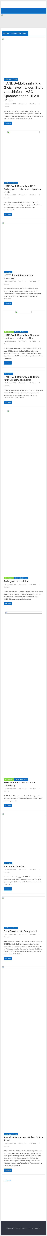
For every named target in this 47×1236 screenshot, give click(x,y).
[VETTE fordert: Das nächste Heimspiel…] (23, 223)
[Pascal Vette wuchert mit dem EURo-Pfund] (23, 968)
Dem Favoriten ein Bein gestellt (20, 931)
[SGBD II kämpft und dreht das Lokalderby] (23, 613)
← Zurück (7, 1180)
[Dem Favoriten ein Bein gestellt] (23, 898)
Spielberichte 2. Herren (21, 578)
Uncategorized (8, 374)
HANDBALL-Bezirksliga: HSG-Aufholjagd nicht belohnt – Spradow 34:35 (22, 189)
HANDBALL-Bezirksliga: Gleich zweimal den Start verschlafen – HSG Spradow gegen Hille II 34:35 (23, 91)
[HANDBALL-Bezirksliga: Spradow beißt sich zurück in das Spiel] (23, 312)
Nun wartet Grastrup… (15, 866)
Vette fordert (8, 272)
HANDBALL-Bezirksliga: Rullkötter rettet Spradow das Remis (22, 378)
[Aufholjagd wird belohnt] (23, 411)
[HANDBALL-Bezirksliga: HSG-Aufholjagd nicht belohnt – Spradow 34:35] (23, 132)
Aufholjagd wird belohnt (16, 581)
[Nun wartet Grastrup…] (23, 814)
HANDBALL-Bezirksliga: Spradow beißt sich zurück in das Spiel (22, 336)
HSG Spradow (22, 104)
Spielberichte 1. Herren (11, 79)
